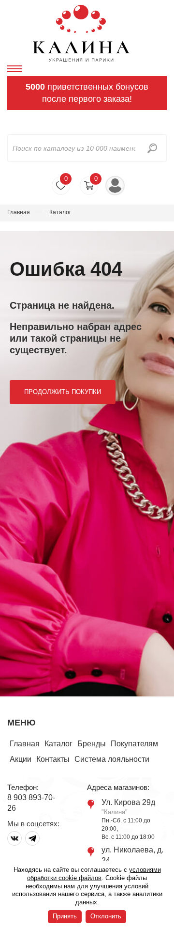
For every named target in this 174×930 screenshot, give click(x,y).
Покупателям (134, 744)
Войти (115, 185)
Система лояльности (111, 759)
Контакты (53, 759)
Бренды (91, 744)
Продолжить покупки (62, 391)
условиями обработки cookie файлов (94, 874)
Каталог (58, 744)
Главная (18, 212)
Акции (20, 759)
